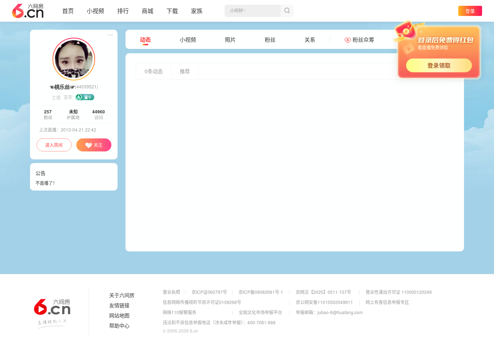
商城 (147, 11)
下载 (172, 11)
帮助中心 (119, 326)
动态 (145, 39)
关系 (310, 39)
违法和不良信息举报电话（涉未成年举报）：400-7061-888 (219, 322)
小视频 (95, 11)
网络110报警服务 (179, 312)
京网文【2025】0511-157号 (323, 292)
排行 (123, 11)
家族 (197, 11)
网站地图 (119, 315)
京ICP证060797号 (209, 292)
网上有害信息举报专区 (387, 302)
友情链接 (119, 305)
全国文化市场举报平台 (260, 312)
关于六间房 (122, 295)
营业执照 (171, 292)
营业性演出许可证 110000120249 (399, 292)
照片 (230, 39)
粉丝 (270, 39)
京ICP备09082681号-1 (261, 292)
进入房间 (54, 145)
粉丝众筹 (363, 39)
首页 (68, 11)
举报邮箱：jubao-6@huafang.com (329, 312)
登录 (470, 10)
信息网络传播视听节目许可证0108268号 (202, 302)
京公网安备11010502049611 (324, 302)
